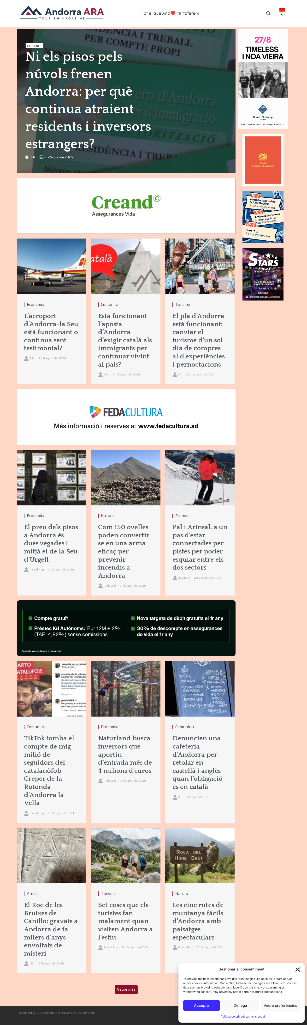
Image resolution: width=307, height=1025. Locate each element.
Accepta (201, 1005)
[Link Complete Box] (51, 311)
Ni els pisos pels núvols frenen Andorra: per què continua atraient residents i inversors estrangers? (88, 100)
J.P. (33, 157)
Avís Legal (258, 1016)
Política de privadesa (235, 1016)
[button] (297, 969)
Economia (34, 45)
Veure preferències (280, 1005)
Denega (240, 1005)
